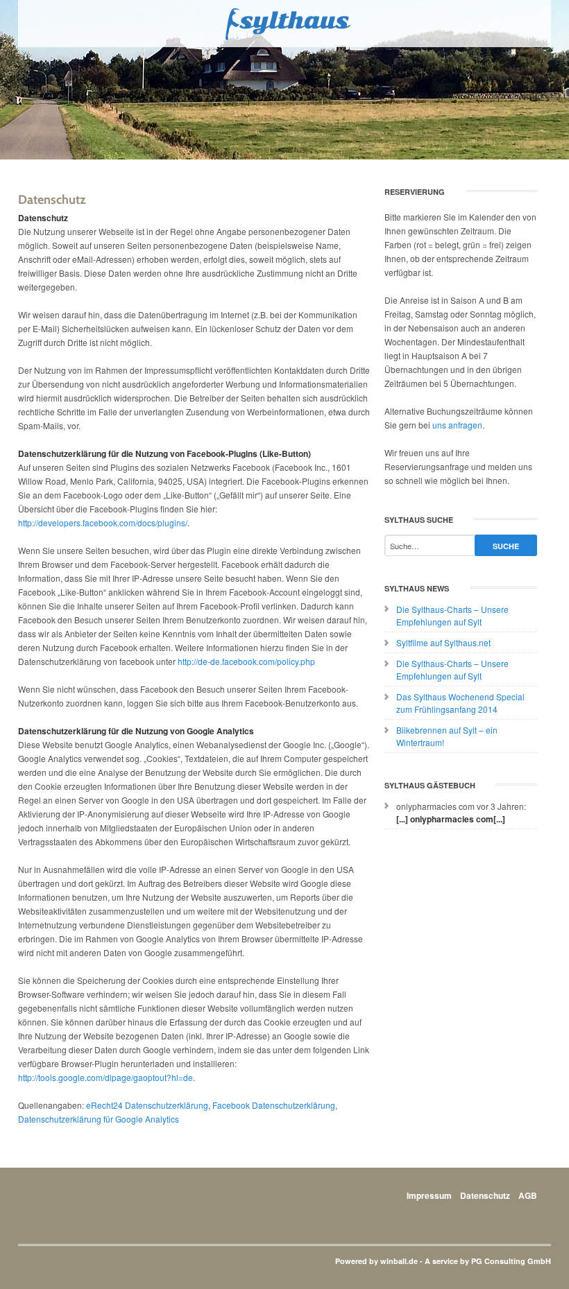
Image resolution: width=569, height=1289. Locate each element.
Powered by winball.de (376, 1261)
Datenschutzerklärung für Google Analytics (98, 1119)
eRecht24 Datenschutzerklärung (147, 1105)
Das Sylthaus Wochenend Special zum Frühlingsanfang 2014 (460, 703)
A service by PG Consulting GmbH (488, 1261)
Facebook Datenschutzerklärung (273, 1105)
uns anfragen (457, 425)
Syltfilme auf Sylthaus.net (443, 642)
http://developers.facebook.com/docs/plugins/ (102, 522)
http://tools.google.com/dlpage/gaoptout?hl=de (105, 1077)
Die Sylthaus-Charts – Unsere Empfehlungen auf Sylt (452, 615)
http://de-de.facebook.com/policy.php (246, 661)
